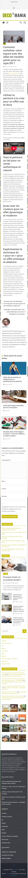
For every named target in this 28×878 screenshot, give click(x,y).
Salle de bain (5, 661)
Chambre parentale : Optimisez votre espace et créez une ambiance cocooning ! (18, 609)
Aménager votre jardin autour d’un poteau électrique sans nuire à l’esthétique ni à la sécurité (14, 312)
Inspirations (5, 651)
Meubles (4, 656)
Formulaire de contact (7, 855)
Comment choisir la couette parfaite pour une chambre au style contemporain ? (18, 620)
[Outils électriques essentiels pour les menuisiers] (14, 391)
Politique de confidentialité (9, 852)
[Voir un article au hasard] (24, 22)
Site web (4, 496)
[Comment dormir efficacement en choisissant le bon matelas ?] (7, 598)
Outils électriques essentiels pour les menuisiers (13, 406)
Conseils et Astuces (7, 643)
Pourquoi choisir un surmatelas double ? (12, 578)
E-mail (4, 489)
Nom (4, 481)
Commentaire (6, 460)
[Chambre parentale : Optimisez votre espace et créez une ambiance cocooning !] (7, 610)
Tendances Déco (6, 663)
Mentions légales (6, 858)
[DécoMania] (3, 22)
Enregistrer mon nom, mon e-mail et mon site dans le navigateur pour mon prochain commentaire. (14, 509)
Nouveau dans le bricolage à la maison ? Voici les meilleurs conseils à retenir (14, 434)
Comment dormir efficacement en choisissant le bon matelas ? (17, 597)
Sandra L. (14, 66)
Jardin (3, 653)
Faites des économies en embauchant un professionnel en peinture (12, 379)
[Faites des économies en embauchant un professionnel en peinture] (14, 363)
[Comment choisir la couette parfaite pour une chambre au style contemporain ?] (7, 621)
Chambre (5, 573)
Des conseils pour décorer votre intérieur (12, 696)
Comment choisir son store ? (9, 692)
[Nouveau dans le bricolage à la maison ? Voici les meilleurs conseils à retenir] (14, 417)
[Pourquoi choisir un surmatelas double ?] (14, 564)
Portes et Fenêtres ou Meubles (10, 658)
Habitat (3, 648)
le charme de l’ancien (13, 73)
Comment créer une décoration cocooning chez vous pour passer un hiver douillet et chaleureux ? (14, 303)
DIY (4, 43)
